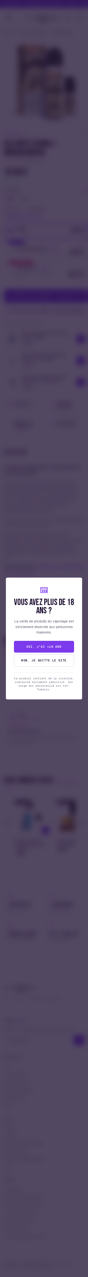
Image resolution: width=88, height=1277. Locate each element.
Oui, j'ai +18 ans (43, 647)
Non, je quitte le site (44, 660)
